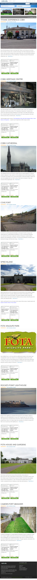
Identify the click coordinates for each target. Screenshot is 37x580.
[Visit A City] (4, 563)
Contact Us (21, 565)
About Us (20, 566)
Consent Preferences (23, 569)
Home (2, 3)
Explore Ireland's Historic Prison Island (8, 302)
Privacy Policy (14, 577)
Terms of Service (19, 577)
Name (35, 17)
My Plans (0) (34, 3)
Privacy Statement (22, 567)
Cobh (6, 3)
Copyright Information (23, 568)
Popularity (31, 17)
